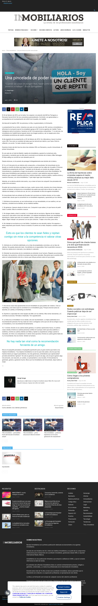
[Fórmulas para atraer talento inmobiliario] (71, 396)
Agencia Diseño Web (54, 604)
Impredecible (5, 466)
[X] (8, 109)
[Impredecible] (11, 458)
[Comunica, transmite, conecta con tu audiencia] (39, 495)
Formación (72, 282)
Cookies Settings (64, 597)
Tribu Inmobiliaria (11, 50)
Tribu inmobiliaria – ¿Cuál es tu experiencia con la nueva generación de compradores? (52, 434)
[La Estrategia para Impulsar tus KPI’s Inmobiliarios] (39, 515)
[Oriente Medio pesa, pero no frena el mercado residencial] (6, 517)
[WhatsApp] (17, 109)
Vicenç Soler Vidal (72, 316)
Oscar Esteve (59, 408)
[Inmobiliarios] (49, 19)
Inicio (3, 50)
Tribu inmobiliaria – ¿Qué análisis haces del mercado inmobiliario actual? (11, 434)
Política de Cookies (25, 597)
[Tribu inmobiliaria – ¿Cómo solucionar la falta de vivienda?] (32, 425)
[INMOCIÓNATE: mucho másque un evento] (6, 495)
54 (10, 93)
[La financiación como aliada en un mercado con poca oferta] (71, 265)
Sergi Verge (10, 90)
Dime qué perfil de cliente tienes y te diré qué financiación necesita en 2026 (81, 244)
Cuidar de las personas (83, 402)
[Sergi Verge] (9, 382)
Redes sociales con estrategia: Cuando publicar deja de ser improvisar (80, 311)
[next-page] (6, 441)
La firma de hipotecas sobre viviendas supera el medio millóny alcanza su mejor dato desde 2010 (80, 176)
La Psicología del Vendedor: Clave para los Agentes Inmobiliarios (53, 523)
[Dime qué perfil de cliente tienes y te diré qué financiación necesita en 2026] (81, 229)
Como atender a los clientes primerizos (14, 408)
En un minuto (72, 146)
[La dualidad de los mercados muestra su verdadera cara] (6, 525)
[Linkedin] (22, 109)
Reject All (63, 592)
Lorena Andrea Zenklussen (74, 249)
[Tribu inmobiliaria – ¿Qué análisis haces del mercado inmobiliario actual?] (11, 425)
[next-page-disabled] (6, 471)
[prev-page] (3, 441)
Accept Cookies (64, 587)
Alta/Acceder (8, 3)
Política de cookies (7, 599)
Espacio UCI (72, 215)
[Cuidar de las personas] (71, 404)
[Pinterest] (13, 109)
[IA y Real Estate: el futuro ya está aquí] (71, 331)
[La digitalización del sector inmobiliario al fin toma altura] (71, 206)
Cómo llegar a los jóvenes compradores (78, 377)
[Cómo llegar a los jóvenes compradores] (81, 363)
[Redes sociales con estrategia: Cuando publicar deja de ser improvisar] (81, 296)
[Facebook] (4, 109)
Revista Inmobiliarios (73, 182)
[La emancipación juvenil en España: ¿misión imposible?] (71, 273)
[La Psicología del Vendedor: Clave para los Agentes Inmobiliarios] (39, 523)
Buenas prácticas (74, 349)
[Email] (26, 109)
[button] (94, 10)
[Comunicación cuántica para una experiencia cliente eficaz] (71, 340)
